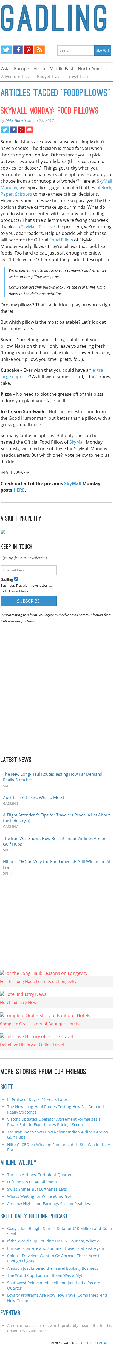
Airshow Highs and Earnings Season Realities (48, 1203)
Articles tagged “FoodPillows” (55, 94)
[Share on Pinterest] (21, 129)
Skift (7, 1087)
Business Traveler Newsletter (24, 585)
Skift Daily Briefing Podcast (34, 1217)
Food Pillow (61, 240)
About (86, 1343)
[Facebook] (18, 49)
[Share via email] (29, 129)
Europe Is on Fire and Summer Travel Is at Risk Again (55, 1248)
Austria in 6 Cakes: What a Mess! (33, 797)
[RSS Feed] (39, 49)
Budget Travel (50, 76)
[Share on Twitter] (5, 129)
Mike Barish (15, 120)
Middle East (62, 69)
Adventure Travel (17, 76)
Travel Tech (77, 76)
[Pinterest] (28, 49)
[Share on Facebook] (13, 129)
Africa (39, 69)
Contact (102, 1343)
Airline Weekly (19, 1163)
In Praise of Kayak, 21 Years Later (37, 1099)
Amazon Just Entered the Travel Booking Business (52, 1268)
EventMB (10, 1313)
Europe (21, 69)
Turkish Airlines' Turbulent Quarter (39, 1174)
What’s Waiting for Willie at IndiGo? (39, 1196)
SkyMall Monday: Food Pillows (50, 111)
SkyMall (28, 227)
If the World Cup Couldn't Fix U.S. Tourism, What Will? (56, 1241)
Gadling (57, 18)
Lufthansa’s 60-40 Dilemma (32, 1181)
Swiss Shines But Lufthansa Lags (37, 1189)
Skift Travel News (14, 591)
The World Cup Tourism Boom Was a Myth (46, 1275)
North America (93, 69)
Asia (5, 69)
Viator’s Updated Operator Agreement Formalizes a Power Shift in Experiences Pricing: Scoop (54, 1122)
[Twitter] (6, 49)
